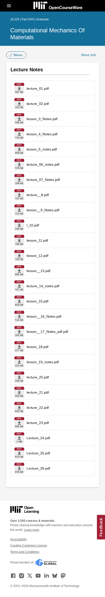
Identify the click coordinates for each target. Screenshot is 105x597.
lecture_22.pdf (38, 408)
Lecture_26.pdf (38, 468)
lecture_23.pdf (38, 423)
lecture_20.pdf (38, 377)
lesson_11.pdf (37, 240)
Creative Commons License (28, 545)
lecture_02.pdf (38, 104)
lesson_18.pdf (37, 347)
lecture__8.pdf (38, 195)
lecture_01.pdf (38, 88)
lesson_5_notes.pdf (42, 149)
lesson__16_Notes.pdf (44, 316)
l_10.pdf (33, 225)
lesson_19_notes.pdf (43, 362)
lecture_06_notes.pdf (43, 164)
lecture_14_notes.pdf (43, 286)
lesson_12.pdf (37, 256)
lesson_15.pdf (37, 301)
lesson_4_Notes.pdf (42, 134)
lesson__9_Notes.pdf (43, 210)
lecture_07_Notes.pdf (43, 180)
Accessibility (18, 539)
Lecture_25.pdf (38, 453)
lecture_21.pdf (38, 392)
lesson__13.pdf (38, 271)
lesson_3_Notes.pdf (42, 119)
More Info (88, 55)
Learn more (31, 530)
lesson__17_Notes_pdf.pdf (47, 332)
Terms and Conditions (24, 552)
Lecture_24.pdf (38, 438)
